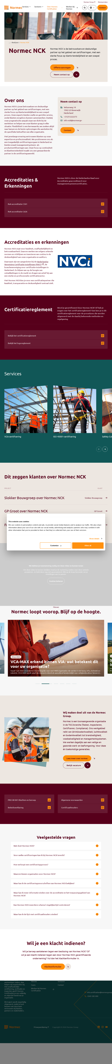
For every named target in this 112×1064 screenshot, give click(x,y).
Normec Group (89, 2)
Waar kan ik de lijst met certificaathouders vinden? (36, 914)
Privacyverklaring (41, 1027)
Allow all (88, 545)
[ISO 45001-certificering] (74, 411)
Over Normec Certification (52, 7)
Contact (61, 985)
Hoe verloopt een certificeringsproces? (31, 864)
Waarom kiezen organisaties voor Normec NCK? (35, 874)
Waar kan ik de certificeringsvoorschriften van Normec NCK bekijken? (44, 883)
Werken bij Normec (72, 7)
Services (25, 6)
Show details (94, 538)
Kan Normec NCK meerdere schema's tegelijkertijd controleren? (42, 905)
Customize (54, 545)
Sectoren (37, 6)
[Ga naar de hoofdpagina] (13, 8)
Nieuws (34, 981)
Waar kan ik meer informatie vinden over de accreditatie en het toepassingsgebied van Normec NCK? (52, 894)
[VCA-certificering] (25, 411)
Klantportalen (103, 2)
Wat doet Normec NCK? (24, 846)
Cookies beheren (56, 581)
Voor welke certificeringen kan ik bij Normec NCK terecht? (39, 855)
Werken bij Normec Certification (41, 989)
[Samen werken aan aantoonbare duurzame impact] (56, 648)
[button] (9, 42)
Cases (33, 985)
